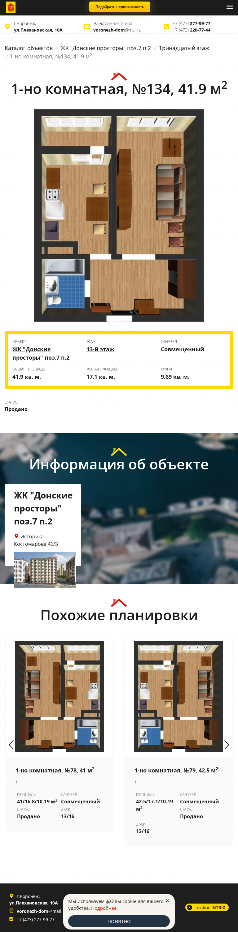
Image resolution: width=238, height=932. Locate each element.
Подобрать (119, 6)
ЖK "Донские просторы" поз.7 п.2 (106, 48)
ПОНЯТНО (119, 921)
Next (227, 745)
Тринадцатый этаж (184, 48)
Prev (11, 745)
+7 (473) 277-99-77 (36, 919)
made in (211, 907)
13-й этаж (100, 349)
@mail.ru (117, 30)
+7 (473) (191, 23)
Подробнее (104, 908)
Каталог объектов (29, 48)
